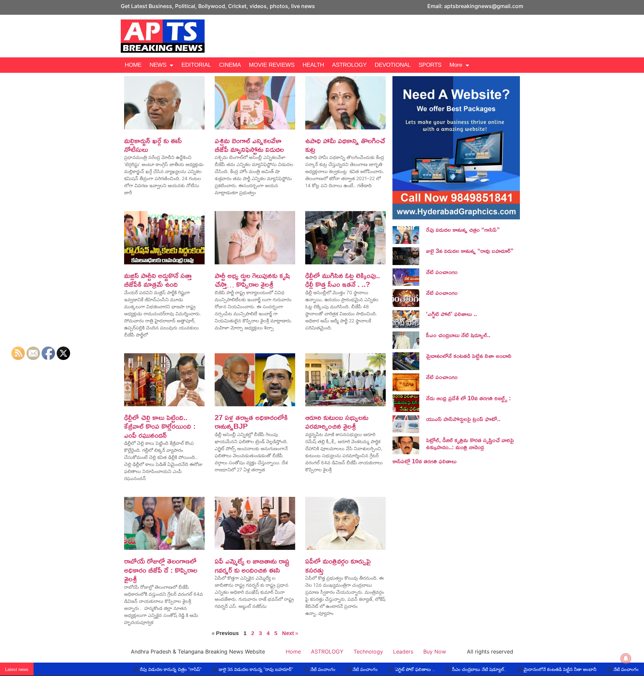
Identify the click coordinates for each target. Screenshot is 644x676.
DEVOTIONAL (393, 65)
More (455, 65)
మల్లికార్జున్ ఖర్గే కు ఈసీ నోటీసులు (153, 145)
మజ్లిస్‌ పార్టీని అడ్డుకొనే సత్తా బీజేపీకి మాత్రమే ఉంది (158, 279)
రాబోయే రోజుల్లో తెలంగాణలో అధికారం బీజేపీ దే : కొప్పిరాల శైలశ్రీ (160, 570)
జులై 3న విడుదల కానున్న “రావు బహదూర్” (470, 250)
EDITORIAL (196, 65)
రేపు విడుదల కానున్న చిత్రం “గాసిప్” (463, 229)
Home (293, 651)
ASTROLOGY (349, 65)
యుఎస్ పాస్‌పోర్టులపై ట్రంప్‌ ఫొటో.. (463, 418)
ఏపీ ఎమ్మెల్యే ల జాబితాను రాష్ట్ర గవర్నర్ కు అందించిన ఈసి (252, 565)
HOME (133, 65)
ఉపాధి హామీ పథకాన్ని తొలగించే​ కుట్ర (345, 145)
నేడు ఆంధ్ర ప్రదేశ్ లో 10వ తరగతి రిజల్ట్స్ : (468, 398)
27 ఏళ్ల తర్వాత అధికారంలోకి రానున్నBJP (251, 421)
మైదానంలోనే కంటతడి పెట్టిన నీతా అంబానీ (469, 355)
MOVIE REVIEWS (271, 65)
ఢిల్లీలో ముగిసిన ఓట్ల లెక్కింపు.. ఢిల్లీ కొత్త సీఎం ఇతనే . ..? (342, 279)
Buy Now (434, 651)
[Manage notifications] (626, 658)
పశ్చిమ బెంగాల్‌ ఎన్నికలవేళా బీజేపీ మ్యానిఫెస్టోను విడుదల (249, 145)
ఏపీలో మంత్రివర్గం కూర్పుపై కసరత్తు (338, 565)
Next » (290, 633)
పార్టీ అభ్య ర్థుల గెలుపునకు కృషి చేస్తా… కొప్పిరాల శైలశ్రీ (252, 279)
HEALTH (313, 65)
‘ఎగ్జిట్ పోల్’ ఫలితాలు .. (451, 313)
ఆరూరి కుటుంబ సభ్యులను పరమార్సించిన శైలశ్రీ (336, 421)
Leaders (403, 651)
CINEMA (230, 65)
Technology (368, 651)
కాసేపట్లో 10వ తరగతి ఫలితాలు (424, 461)
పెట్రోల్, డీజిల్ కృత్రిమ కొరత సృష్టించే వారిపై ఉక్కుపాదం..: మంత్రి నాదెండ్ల (470, 443)
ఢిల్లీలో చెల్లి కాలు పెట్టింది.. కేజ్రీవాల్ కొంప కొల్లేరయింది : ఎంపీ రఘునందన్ (160, 426)
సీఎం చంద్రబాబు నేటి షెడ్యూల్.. (458, 335)
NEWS (158, 65)
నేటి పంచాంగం (442, 271)
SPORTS (430, 65)
